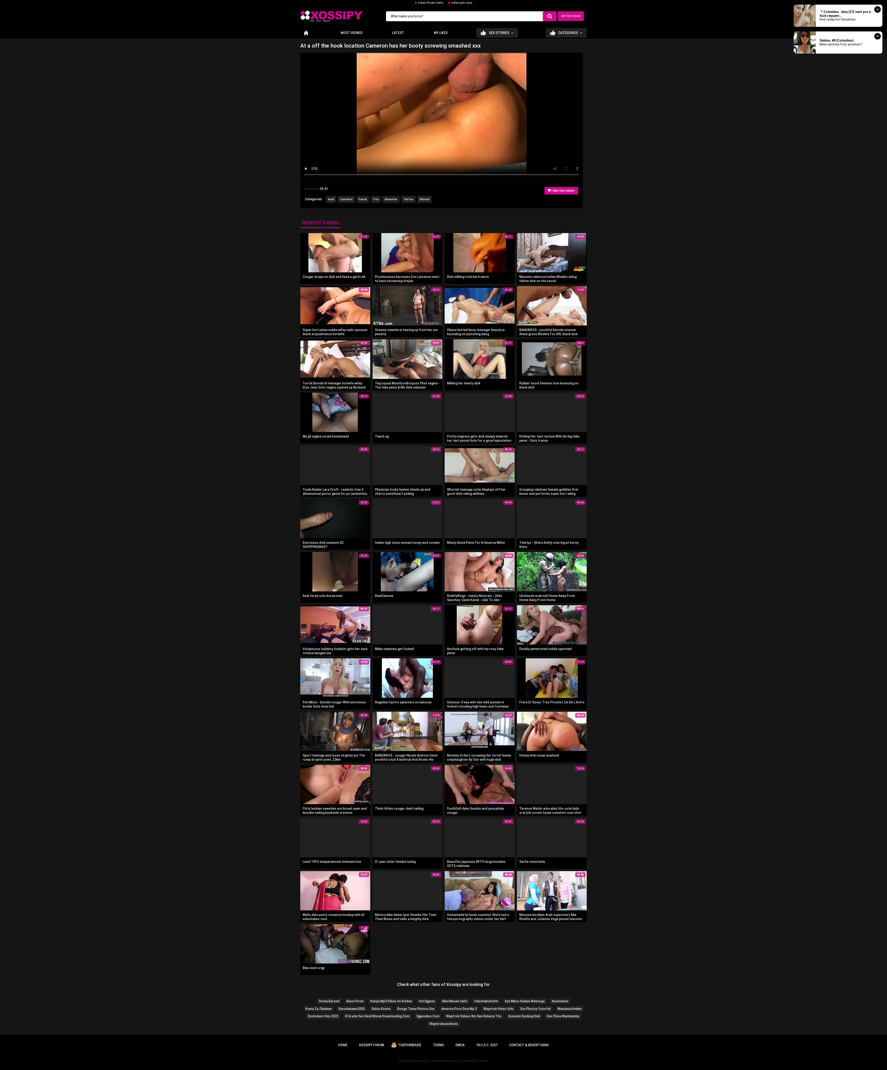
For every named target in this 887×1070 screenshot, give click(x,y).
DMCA (460, 1045)
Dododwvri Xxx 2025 (323, 1016)
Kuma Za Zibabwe (318, 1009)
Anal (331, 199)
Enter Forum (570, 16)
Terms (438, 1045)
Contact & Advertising (529, 1045)
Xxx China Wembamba (563, 1016)
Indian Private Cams (431, 2)
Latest (398, 33)
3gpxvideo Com (427, 1016)
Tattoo (408, 199)
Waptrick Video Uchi (498, 1009)
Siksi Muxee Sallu (455, 1001)
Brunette (391, 199)
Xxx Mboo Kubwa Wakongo (525, 1001)
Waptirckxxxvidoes (443, 1024)
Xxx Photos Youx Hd (535, 1009)
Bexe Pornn (355, 1001)
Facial (363, 199)
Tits (376, 199)
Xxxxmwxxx (560, 1001)
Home (306, 33)
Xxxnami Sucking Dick (524, 1016)
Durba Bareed (329, 1001)
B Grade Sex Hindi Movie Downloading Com (377, 1016)
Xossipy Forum (371, 1045)
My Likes (441, 33)
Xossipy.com (421, 1061)
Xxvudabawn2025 (351, 1009)
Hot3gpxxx (427, 1001)
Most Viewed (351, 33)
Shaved (424, 199)
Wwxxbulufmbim (569, 1009)
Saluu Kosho (381, 1009)
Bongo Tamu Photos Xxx (415, 1009)
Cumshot (346, 199)
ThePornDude (409, 1045)
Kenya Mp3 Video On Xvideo (391, 1001)
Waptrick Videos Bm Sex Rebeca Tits (473, 1016)
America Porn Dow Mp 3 (459, 1009)
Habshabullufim (486, 1001)
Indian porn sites (461, 2)
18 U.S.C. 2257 (487, 1045)
